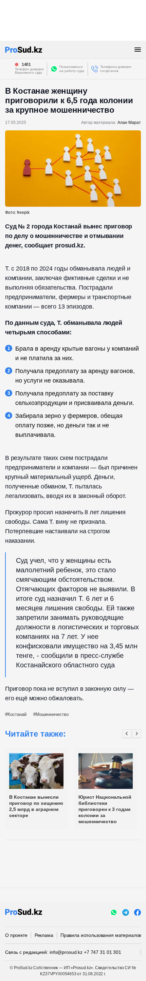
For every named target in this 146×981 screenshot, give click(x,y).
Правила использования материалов (101, 935)
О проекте (16, 935)
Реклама (44, 935)
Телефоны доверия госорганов (115, 69)
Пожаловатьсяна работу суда (71, 69)
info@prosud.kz (66, 952)
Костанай (16, 714)
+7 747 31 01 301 (102, 952)
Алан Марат (129, 122)
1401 (26, 64)
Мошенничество (52, 714)
